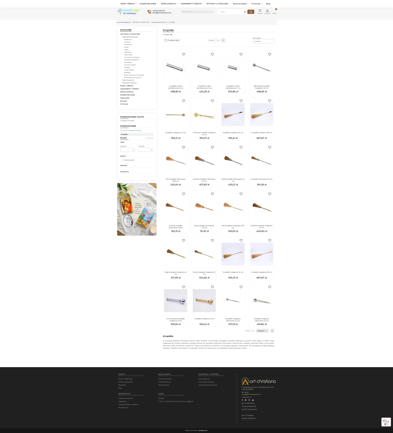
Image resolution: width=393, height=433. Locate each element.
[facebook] (242, 400)
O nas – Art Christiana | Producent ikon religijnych (175, 401)
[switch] (386, 424)
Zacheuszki (128, 62)
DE (190, 11)
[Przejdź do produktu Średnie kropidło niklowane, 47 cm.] (204, 161)
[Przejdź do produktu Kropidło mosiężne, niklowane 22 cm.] (233, 300)
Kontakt (161, 398)
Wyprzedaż (124, 98)
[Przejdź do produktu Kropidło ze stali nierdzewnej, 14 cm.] (175, 68)
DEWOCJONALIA (126, 92)
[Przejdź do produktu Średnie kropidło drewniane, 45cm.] (175, 207)
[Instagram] (249, 400)
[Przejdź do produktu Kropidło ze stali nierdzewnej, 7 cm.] (233, 68)
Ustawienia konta (164, 382)
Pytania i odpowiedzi (125, 382)
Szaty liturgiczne (128, 80)
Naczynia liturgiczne (129, 83)
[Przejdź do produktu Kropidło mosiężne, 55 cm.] (233, 114)
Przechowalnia (163, 385)
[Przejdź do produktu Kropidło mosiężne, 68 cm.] (261, 114)
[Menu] (389, 419)
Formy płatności (204, 379)
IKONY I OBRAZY (126, 86)
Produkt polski (129, 160)
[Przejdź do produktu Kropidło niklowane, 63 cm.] (261, 161)
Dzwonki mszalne (130, 65)
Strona (211, 40)
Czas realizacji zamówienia (207, 385)
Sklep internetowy (195, 430)
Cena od (123, 146)
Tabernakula (128, 55)
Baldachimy (128, 39)
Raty (120, 388)
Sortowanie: (257, 38)
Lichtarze (127, 42)
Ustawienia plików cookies (127, 404)
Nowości (123, 101)
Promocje (124, 104)
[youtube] (253, 400)
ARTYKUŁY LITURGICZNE (141, 22)
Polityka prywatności (125, 398)
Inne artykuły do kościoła (132, 77)
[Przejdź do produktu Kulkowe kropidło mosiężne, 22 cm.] (204, 114)
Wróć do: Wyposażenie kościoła (132, 130)
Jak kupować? (123, 407)
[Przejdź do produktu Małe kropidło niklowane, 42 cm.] (233, 161)
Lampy (126, 47)
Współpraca (122, 401)
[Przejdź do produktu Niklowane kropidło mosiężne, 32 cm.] (261, 68)
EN (186, 11)
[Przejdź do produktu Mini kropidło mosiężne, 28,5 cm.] (233, 207)
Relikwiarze (128, 52)
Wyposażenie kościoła (159, 22)
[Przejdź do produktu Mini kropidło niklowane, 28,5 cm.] (175, 161)
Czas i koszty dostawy (206, 382)
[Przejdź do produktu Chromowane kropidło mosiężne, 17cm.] (175, 300)
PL (183, 11)
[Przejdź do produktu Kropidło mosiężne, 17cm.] (204, 300)
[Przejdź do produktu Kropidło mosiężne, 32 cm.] (175, 114)
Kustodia (127, 67)
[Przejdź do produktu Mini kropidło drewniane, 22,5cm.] (204, 207)
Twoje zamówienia (165, 379)
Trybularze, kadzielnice (131, 60)
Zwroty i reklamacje (125, 379)
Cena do (142, 146)
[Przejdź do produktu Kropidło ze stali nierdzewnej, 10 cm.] (204, 68)
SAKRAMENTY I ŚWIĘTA (129, 89)
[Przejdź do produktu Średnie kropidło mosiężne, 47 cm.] (261, 207)
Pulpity (126, 49)
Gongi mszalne (129, 70)
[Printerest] (245, 400)
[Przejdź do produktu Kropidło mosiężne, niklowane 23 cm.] (261, 300)
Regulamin (122, 385)
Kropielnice (128, 44)
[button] (250, 12)
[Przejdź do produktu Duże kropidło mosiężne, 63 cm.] (204, 254)
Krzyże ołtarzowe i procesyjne (134, 75)
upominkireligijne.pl (123, 22)
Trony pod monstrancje (131, 57)
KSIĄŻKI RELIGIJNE (127, 95)
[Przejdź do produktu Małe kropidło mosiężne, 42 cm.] (175, 254)
